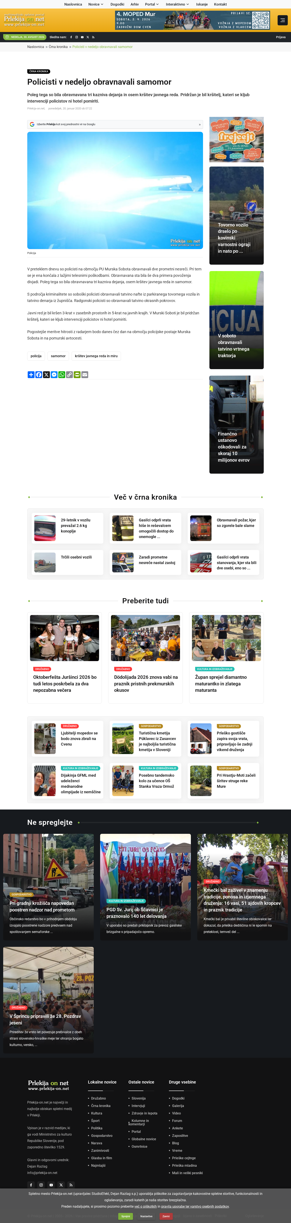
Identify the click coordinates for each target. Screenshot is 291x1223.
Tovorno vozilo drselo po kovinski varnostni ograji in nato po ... (234, 238)
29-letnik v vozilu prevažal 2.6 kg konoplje (75, 525)
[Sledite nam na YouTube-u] (82, 37)
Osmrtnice (139, 1147)
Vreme (177, 1151)
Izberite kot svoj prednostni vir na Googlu (66, 124)
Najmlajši (98, 1166)
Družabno (98, 1098)
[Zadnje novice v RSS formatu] (93, 37)
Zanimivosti (100, 1151)
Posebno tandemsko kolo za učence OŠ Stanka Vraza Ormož (156, 781)
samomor (58, 356)
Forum (177, 1121)
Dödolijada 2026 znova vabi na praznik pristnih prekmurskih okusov (146, 684)
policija (36, 356)
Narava (96, 1143)
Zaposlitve (180, 1136)
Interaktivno (175, 4)
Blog (175, 1143)
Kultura (96, 1113)
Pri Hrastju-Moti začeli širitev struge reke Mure (236, 781)
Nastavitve (146, 1216)
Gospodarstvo (101, 1136)
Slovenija (139, 1098)
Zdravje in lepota (144, 1113)
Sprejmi (125, 1216)
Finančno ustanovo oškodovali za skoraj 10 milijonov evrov (234, 447)
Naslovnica (73, 4)
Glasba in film (101, 1158)
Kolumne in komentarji (138, 1122)
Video (176, 1113)
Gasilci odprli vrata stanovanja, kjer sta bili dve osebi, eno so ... (236, 562)
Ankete (177, 1128)
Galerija (178, 1106)
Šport (95, 1121)
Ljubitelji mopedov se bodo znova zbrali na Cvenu (79, 738)
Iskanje (202, 4)
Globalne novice (144, 1139)
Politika (96, 1128)
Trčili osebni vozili (76, 557)
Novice (93, 4)
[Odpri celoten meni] (283, 20)
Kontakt (220, 4)
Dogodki (117, 4)
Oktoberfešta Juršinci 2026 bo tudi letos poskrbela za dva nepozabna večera (65, 684)
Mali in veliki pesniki (187, 1173)
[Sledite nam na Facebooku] (71, 37)
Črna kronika (58, 47)
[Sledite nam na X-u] (87, 37)
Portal (150, 4)
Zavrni (166, 1216)
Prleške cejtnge (184, 1158)
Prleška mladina (184, 1166)
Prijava (281, 37)
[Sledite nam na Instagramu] (76, 37)
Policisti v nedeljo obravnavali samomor (102, 47)
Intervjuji (138, 1106)
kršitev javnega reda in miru (96, 356)
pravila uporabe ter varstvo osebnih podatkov (195, 1206)
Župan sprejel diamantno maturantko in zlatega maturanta (221, 684)
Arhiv (135, 4)
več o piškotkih (145, 1206)
